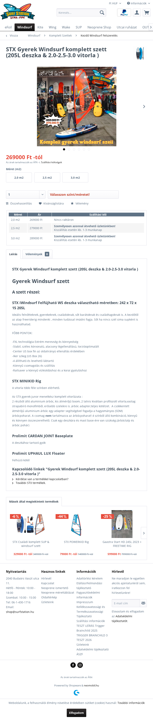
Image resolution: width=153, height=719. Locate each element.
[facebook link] (73, 665)
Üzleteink (47, 602)
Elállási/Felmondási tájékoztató (89, 585)
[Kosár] (147, 12)
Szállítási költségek (51, 162)
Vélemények (37, 254)
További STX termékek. (30, 483)
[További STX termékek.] (140, 53)
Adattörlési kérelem (89, 578)
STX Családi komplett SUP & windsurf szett (31, 544)
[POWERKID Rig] (76, 524)
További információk (131, 703)
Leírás (13, 254)
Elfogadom (76, 713)
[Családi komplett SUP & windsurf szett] (31, 524)
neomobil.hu (91, 685)
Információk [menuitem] (138, 3)
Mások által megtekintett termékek (34, 501)
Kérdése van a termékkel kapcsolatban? (41, 479)
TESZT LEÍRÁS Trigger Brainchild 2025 (90, 628)
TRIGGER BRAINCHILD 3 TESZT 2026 (92, 637)
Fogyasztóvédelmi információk (88, 595)
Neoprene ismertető (54, 588)
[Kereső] (102, 12)
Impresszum (84, 602)
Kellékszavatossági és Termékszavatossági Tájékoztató (90, 611)
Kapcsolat (47, 583)
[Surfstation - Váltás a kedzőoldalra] (19, 13)
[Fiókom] (137, 12)
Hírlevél (46, 578)
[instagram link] (80, 665)
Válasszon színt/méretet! (70, 194)
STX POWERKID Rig (76, 542)
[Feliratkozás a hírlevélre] (143, 603)
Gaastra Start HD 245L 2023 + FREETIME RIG (122, 544)
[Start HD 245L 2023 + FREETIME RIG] (122, 524)
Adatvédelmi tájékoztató (92, 649)
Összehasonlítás (20, 203)
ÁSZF (79, 654)
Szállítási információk (90, 621)
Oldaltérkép (49, 597)
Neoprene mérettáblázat (57, 592)
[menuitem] (81, 12)
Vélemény (81, 203)
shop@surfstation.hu (20, 612)
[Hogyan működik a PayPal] (124, 12)
